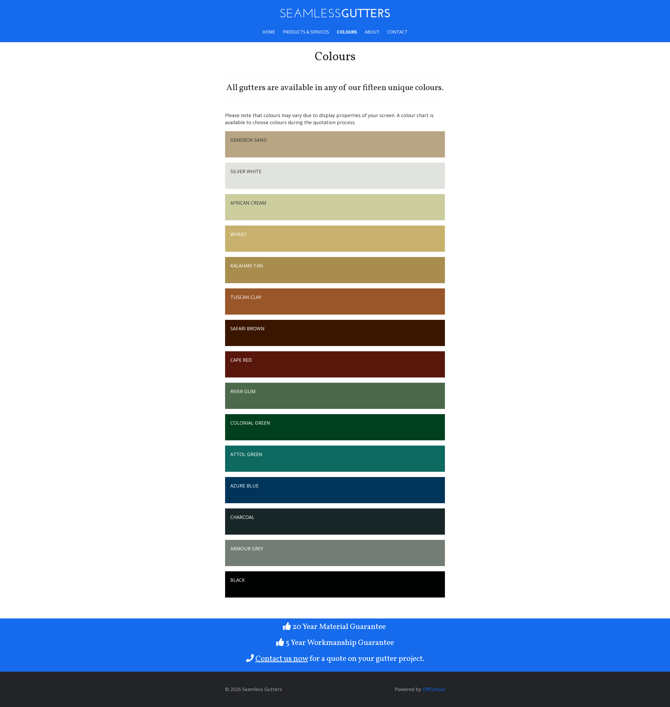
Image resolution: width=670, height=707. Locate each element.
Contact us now (281, 658)
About (372, 32)
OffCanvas (433, 689)
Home (269, 32)
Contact (397, 32)
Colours (347, 32)
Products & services (306, 32)
